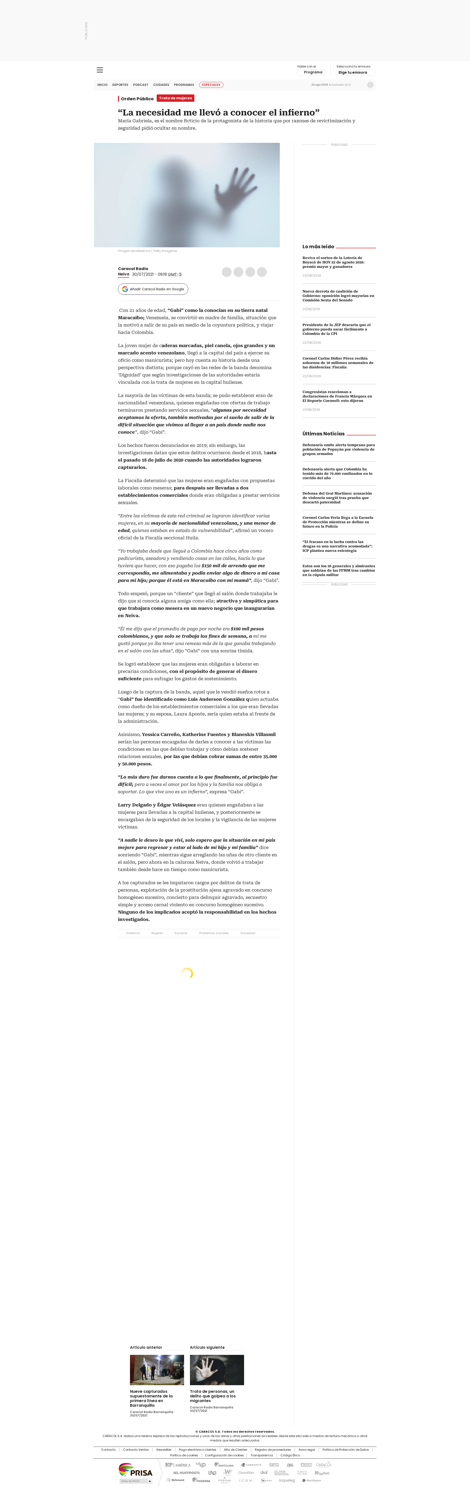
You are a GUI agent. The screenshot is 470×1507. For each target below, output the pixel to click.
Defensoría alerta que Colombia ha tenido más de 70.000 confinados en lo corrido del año (337, 473)
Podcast (140, 85)
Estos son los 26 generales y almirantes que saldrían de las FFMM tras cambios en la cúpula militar (339, 570)
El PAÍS (177, 1464)
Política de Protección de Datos (346, 1450)
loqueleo (286, 1479)
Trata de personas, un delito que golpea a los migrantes (213, 1396)
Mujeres (157, 933)
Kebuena (321, 1472)
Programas (184, 85)
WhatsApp (262, 272)
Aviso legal (307, 1450)
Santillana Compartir (248, 1464)
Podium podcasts (223, 1479)
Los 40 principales (199, 1464)
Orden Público (137, 99)
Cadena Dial (263, 1472)
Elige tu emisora (353, 72)
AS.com (289, 1464)
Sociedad (247, 933)
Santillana (222, 1464)
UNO (210, 1472)
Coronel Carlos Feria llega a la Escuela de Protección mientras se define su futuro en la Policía (338, 522)
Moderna (200, 1479)
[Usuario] (370, 85)
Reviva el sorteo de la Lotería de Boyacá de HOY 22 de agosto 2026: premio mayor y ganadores (333, 262)
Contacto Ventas (136, 1450)
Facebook (227, 272)
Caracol (323, 1464)
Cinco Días (244, 1472)
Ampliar (270, 153)
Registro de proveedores (273, 1450)
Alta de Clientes (235, 1450)
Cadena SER (272, 1464)
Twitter (238, 272)
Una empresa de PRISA (135, 1469)
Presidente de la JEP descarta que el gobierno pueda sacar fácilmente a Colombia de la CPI (337, 329)
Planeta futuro (301, 1472)
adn (305, 1464)
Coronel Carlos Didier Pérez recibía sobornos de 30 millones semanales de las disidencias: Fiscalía (338, 362)
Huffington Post (184, 1472)
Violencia (133, 933)
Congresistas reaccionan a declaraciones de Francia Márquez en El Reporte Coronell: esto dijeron (337, 396)
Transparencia (262, 1455)
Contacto (108, 1450)
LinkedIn (250, 272)
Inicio (102, 85)
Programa (313, 72)
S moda (265, 1479)
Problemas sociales (214, 933)
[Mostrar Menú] (100, 70)
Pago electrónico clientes (197, 1450)
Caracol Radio (235, 70)
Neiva (123, 274)
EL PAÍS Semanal (280, 1472)
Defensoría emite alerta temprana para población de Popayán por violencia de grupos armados (339, 449)
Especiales (211, 85)
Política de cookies (184, 1455)
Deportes (120, 85)
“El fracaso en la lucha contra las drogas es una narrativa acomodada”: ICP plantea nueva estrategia (338, 546)
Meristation (311, 1479)
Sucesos (181, 933)
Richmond (175, 1479)
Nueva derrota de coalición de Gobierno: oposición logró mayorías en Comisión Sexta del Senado (338, 295)
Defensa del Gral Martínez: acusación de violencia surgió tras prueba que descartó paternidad (337, 497)
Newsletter (360, 85)
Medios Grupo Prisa (135, 1481)
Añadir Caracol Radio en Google (157, 289)
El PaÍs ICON (244, 1479)
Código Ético (290, 1455)
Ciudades (161, 85)
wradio (225, 1472)
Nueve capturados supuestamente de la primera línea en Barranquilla (151, 1398)
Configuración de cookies (224, 1455)
